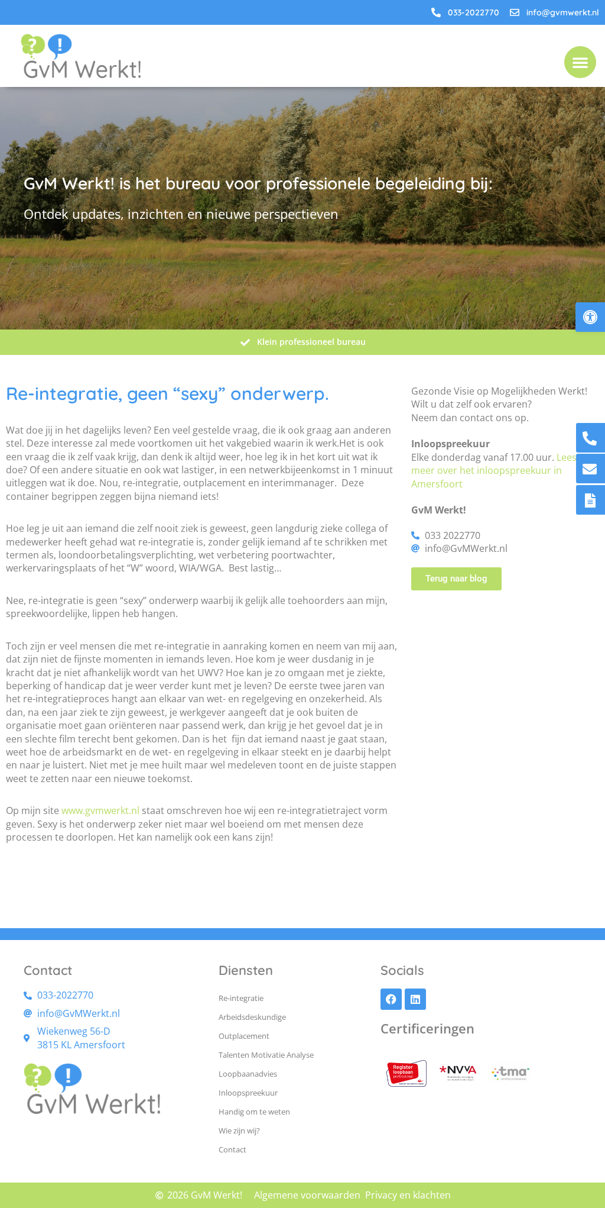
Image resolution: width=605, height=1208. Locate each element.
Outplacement (244, 1036)
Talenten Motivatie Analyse (266, 1054)
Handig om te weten (254, 1111)
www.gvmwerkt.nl (100, 810)
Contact (232, 1149)
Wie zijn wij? (239, 1130)
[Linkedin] (415, 999)
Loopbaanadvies (248, 1073)
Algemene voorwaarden (307, 1195)
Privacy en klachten (408, 1195)
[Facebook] (391, 999)
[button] (590, 317)
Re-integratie (241, 998)
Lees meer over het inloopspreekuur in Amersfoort (494, 470)
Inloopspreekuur (248, 1092)
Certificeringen (427, 1028)
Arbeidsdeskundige (252, 1017)
